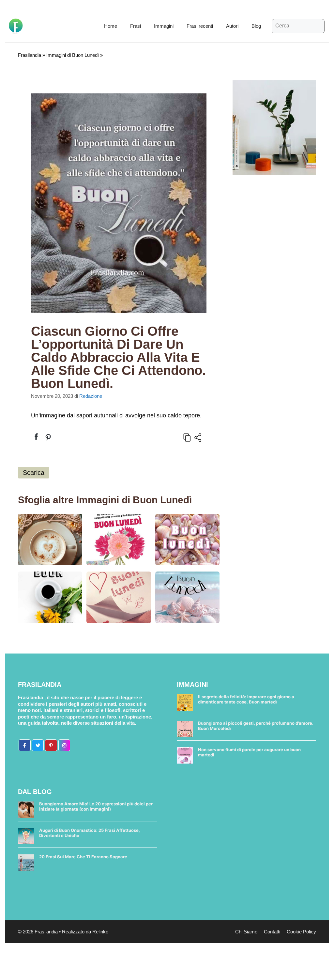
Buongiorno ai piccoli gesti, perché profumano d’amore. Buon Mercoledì (255, 725)
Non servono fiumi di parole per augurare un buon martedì (249, 752)
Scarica (33, 472)
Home (110, 26)
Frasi (135, 26)
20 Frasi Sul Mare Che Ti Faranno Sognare (83, 856)
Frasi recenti (200, 26)
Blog (256, 26)
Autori (232, 26)
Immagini (164, 26)
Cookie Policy (301, 931)
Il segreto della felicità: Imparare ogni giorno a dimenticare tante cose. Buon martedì (246, 699)
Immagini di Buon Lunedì (72, 55)
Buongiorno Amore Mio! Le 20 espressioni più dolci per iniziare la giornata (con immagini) (96, 806)
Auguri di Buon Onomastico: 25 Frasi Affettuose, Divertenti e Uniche (89, 833)
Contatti (272, 931)
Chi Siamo (246, 931)
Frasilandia (29, 55)
